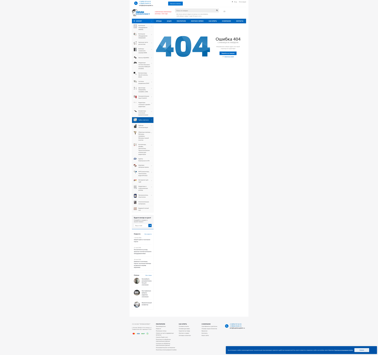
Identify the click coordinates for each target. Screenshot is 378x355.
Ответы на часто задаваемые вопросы (165, 334)
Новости (158, 328)
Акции (169, 21)
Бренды (159, 21)
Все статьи (149, 275)
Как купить (213, 21)
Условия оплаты (184, 326)
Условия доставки (184, 328)
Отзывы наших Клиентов (209, 328)
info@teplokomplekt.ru (146, 5)
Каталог (139, 21)
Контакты (239, 21)
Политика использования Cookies (166, 350)
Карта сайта (205, 335)
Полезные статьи (161, 331)
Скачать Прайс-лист (162, 337)
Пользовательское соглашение (165, 347)
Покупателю (181, 21)
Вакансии (204, 331)
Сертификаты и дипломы (209, 326)
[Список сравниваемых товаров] (224, 12)
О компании (226, 21)
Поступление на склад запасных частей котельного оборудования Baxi (142, 251)
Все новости (148, 234)
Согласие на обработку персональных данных (163, 344)
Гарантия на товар (184, 331)
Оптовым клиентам (185, 335)
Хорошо (361, 350)
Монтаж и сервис (197, 21)
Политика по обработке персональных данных (163, 340)
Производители (161, 326)
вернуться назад (229, 56)
